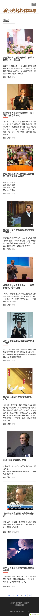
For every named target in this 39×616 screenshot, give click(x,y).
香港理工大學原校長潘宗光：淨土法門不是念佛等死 (18, 114)
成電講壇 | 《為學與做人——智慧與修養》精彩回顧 (18, 286)
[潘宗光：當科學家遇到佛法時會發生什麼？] (20, 213)
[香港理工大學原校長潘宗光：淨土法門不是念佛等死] (20, 97)
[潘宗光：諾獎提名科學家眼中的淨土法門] (20, 325)
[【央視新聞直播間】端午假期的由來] (20, 497)
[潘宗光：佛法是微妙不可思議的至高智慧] (20, 552)
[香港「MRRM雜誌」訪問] (20, 444)
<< (9, 595)
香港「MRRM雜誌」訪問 (14, 460)
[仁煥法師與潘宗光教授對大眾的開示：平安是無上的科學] (20, 158)
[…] (27, 582)
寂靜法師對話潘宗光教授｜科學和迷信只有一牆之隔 (18, 58)
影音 (17, 532)
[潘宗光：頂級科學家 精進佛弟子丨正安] (20, 380)
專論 (13, 77)
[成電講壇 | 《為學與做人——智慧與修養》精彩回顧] (20, 269)
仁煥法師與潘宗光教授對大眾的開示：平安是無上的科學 (18, 175)
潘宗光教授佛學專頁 (19, 12)
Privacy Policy (15, 611)
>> (29, 595)
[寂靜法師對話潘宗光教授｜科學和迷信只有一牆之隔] (20, 41)
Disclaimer (25, 611)
